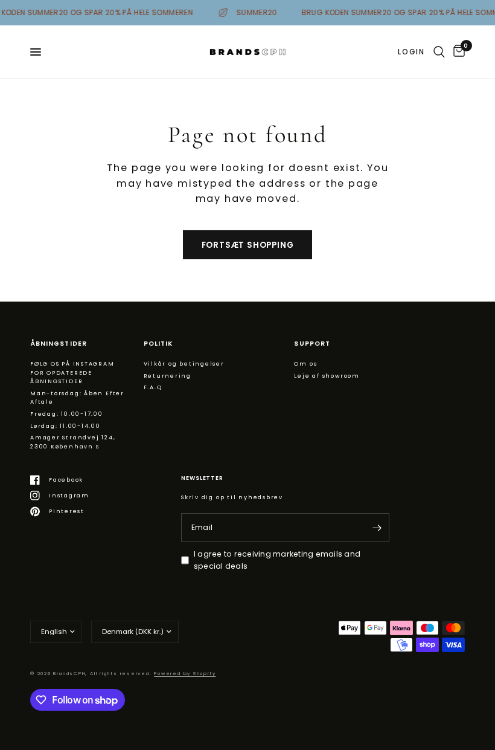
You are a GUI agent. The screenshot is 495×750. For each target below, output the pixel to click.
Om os (305, 363)
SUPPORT (312, 344)
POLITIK (158, 344)
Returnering (168, 376)
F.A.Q (153, 387)
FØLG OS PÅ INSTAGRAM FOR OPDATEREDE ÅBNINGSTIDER (72, 372)
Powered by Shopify (185, 673)
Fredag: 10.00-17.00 (66, 414)
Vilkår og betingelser (184, 363)
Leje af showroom (326, 376)
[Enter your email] (377, 527)
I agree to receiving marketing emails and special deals (277, 560)
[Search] (439, 52)
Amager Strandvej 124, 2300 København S (72, 441)
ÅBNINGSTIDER (58, 344)
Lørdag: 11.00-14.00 (65, 426)
